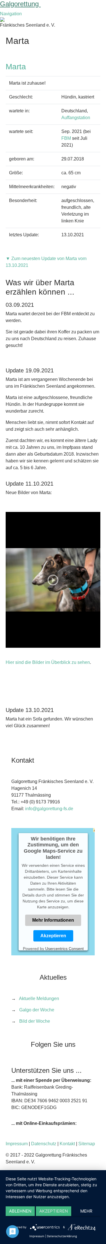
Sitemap (86, 1143)
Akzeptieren (53, 935)
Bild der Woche (34, 1021)
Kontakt (67, 1143)
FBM (66, 138)
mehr (86, 1211)
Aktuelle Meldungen (39, 998)
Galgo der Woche (36, 1009)
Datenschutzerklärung (62, 1236)
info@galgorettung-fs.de (49, 808)
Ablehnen (20, 1211)
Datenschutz (43, 1143)
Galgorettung (20, 4)
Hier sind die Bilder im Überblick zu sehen (48, 662)
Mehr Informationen (53, 920)
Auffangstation (75, 117)
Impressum (17, 1143)
